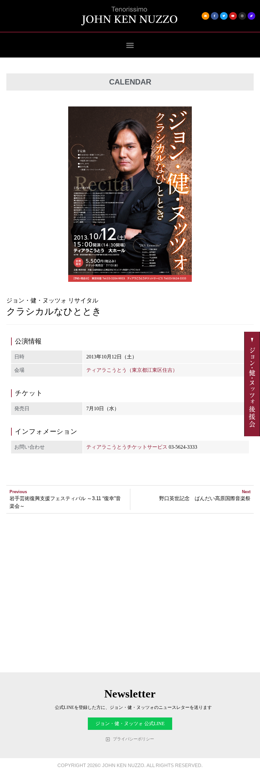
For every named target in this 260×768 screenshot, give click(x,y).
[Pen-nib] (251, 16)
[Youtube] (233, 16)
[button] (130, 45)
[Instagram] (242, 16)
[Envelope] (205, 16)
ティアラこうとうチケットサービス (126, 447)
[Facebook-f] (214, 16)
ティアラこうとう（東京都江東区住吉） (132, 370)
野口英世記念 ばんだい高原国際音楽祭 (204, 498)
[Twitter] (224, 16)
